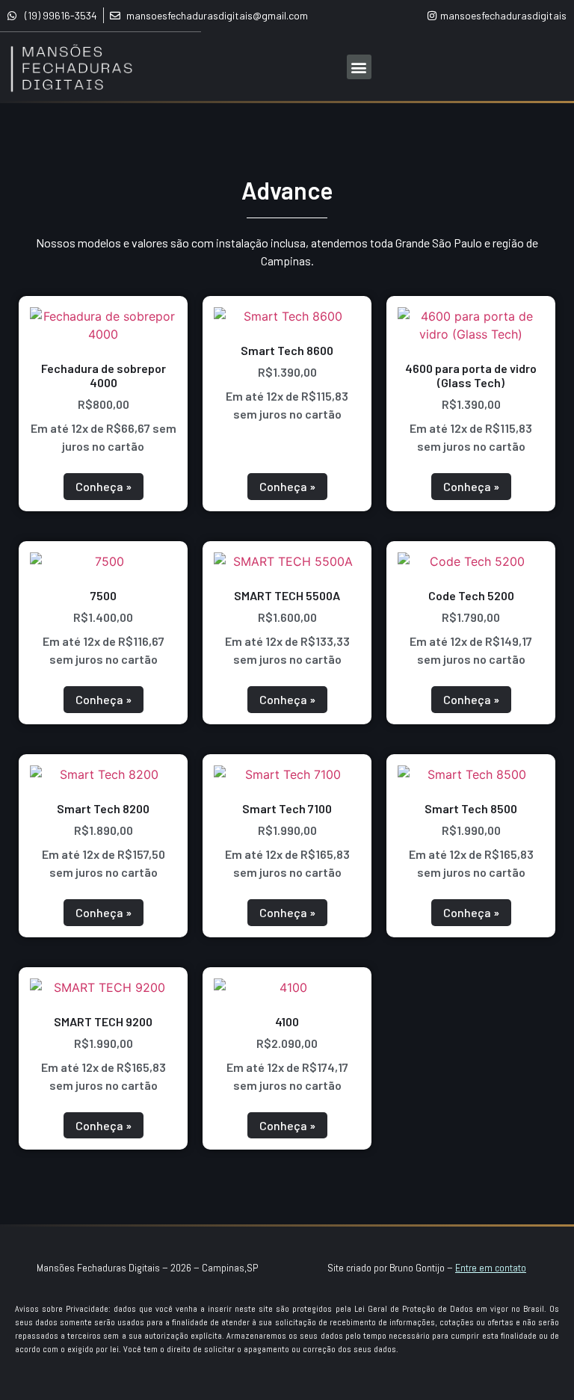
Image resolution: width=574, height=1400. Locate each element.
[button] (359, 67)
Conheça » (103, 486)
